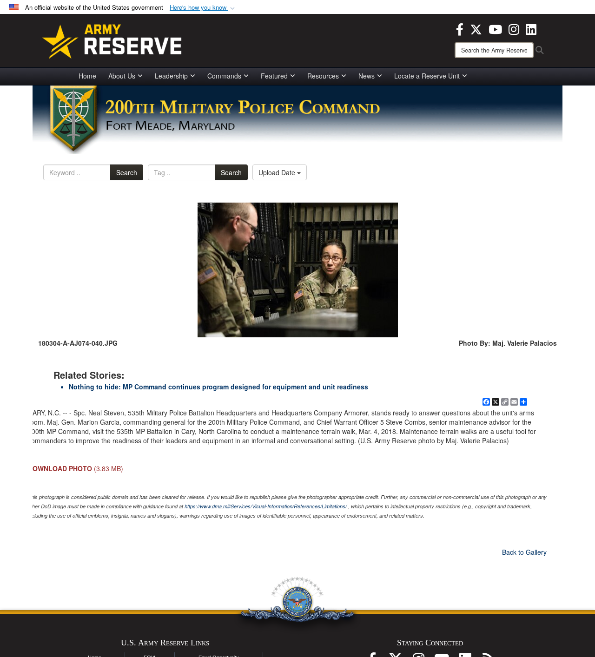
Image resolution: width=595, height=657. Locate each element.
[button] (203, 8)
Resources (323, 75)
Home (87, 75)
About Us (121, 75)
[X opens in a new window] (476, 28)
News (366, 75)
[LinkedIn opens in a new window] (531, 28)
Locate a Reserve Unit (427, 75)
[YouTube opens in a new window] (495, 28)
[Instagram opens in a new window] (514, 28)
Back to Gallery (524, 552)
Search (126, 172)
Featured (274, 75)
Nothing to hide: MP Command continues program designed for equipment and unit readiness (218, 386)
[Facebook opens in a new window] (459, 28)
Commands (224, 75)
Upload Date (277, 172)
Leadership (171, 75)
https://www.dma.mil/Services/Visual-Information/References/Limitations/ (266, 506)
